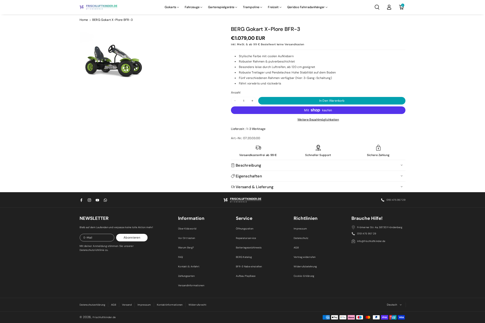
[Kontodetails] (389, 7)
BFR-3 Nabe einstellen (249, 266)
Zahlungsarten (186, 276)
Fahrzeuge (192, 7)
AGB (296, 247)
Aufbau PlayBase (246, 276)
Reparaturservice (246, 238)
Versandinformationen (191, 285)
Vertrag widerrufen (304, 257)
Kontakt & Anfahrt (188, 266)
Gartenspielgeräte (221, 7)
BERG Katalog (244, 257)
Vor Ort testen (186, 238)
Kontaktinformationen (170, 304)
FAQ (180, 257)
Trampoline (251, 7)
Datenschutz (301, 238)
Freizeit (273, 7)
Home (84, 20)
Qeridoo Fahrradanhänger (306, 7)
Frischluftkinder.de (104, 317)
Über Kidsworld (187, 228)
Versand (127, 304)
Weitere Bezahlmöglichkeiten (318, 120)
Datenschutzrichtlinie (92, 250)
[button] (172, 7)
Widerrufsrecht (197, 304)
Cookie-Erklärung (304, 276)
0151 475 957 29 (396, 199)
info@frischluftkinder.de (371, 241)
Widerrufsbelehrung (305, 266)
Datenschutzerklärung (92, 304)
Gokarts (170, 7)
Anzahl (236, 92)
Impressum (300, 228)
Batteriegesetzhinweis (249, 247)
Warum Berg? (186, 247)
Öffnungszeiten (244, 228)
